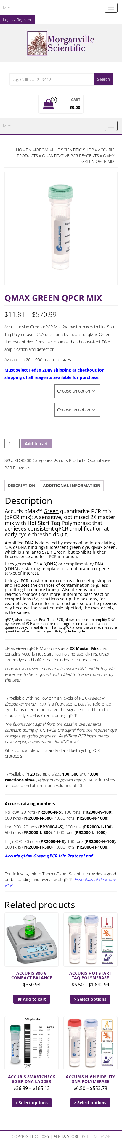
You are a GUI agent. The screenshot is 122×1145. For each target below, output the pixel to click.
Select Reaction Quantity (29, 406)
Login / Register (17, 19)
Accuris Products (70, 460)
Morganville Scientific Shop (63, 150)
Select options (91, 999)
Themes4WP (98, 1136)
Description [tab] (21, 485)
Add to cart (36, 443)
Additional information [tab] (71, 485)
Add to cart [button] (34, 999)
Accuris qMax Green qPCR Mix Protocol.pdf (48, 856)
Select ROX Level (20, 387)
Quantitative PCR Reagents (70, 155)
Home (22, 150)
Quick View (56, 921)
